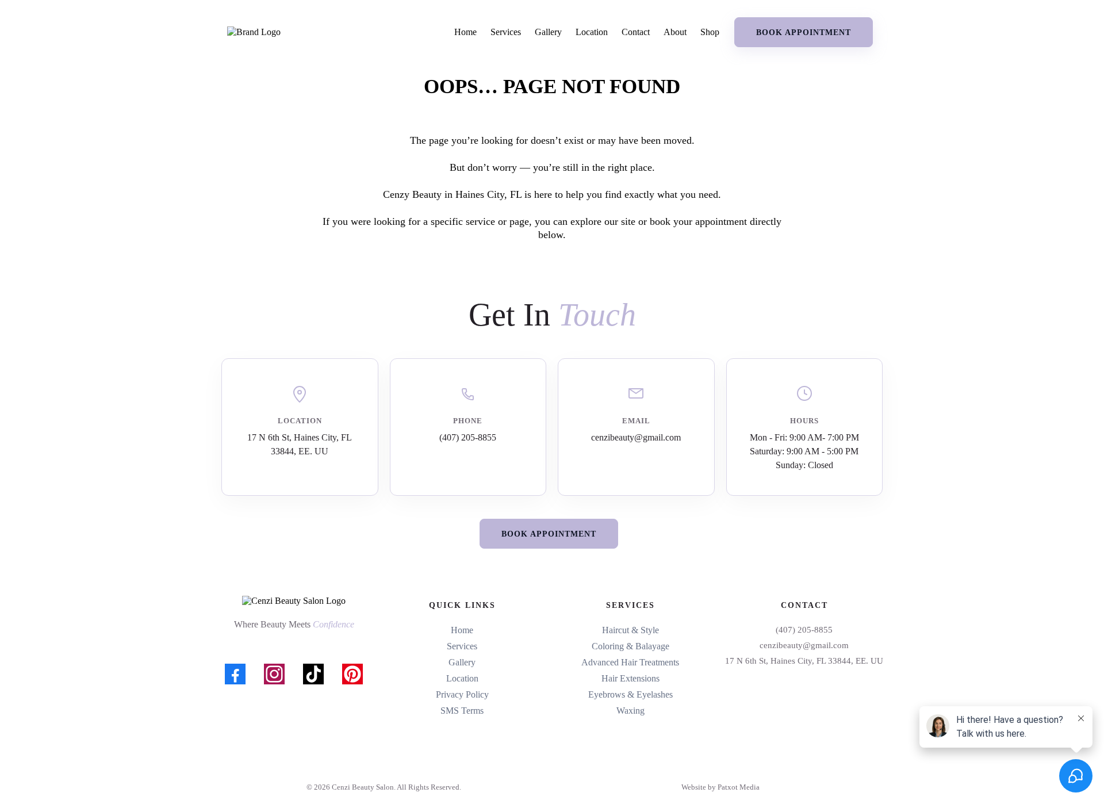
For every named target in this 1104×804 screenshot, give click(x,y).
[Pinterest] (352, 674)
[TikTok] (313, 674)
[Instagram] (274, 674)
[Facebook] (235, 674)
